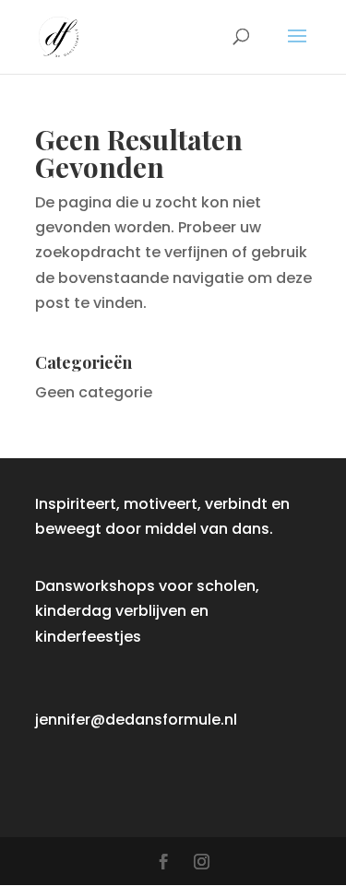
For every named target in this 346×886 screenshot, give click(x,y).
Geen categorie (93, 392)
